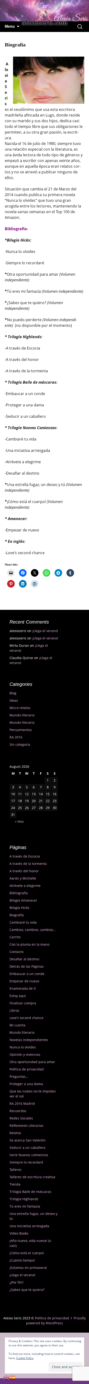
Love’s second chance (26, 1018)
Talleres (15, 1169)
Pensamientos (20, 730)
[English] (7, 1377)
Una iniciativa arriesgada (29, 1226)
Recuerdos (17, 1111)
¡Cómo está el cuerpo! (26, 1253)
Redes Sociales (21, 1118)
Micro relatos (19, 707)
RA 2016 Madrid (22, 1103)
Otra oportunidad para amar (32, 1062)
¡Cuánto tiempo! (22, 1260)
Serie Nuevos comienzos (28, 1155)
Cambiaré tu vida (23, 922)
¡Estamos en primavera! (28, 1267)
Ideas (13, 700)
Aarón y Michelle (22, 878)
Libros (14, 1010)
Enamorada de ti (22, 988)
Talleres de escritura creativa (32, 1177)
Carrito (14, 937)
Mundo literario (21, 715)
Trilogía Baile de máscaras (30, 1191)
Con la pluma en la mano (29, 944)
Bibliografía (18, 893)
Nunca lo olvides (22, 1047)
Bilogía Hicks (19, 907)
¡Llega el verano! (45, 631)
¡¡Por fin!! (16, 1282)
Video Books (18, 1233)
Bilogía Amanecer (23, 900)
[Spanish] (13, 1377)
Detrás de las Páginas (26, 966)
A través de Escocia (24, 856)
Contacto (16, 951)
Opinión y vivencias (24, 1054)
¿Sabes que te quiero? (26, 1289)
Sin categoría (19, 744)
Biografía (16, 915)
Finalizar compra (22, 1003)
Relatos (15, 1133)
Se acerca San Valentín (27, 1140)
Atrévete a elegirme (25, 885)
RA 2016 (15, 737)
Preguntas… (18, 1076)
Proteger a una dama (26, 1084)
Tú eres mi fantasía (24, 1206)
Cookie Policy (24, 1358)
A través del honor (24, 871)
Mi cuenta (17, 1025)
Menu (10, 26)
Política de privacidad (26, 1069)
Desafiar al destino (24, 959)
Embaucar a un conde (26, 973)
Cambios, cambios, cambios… (32, 929)
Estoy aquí (17, 995)
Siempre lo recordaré (26, 1162)
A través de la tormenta (28, 863)
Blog (12, 693)
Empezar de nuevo (24, 981)
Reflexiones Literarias (26, 1125)
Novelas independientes (28, 1040)
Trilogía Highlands (23, 1199)
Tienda (14, 1184)
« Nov (19, 821)
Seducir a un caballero (27, 1147)
